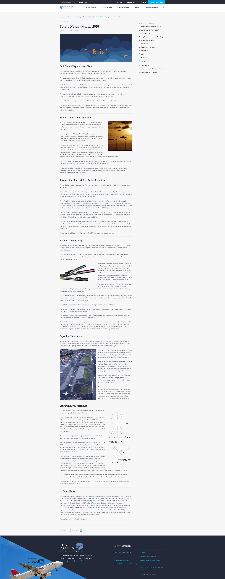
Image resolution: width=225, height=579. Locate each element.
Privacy (142, 570)
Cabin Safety (143, 57)
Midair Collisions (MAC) (146, 44)
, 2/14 (95, 501)
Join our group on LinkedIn (36, 561)
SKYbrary (81, 2)
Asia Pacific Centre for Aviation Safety (125, 564)
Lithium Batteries (145, 65)
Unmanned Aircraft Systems (148, 72)
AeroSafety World (79, 17)
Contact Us (119, 2)
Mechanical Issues (144, 33)
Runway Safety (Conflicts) (147, 47)
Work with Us (144, 567)
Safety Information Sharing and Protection (152, 69)
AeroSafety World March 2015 (95, 17)
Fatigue (141, 54)
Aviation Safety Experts (66, 17)
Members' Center (131, 2)
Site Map (160, 567)
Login (142, 2)
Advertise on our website (148, 556)
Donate (142, 553)
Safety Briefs (64, 21)
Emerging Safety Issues (146, 61)
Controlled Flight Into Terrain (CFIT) (150, 27)
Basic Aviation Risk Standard (122, 553)
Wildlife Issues (143, 50)
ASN (86, 2)
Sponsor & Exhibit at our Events (150, 560)
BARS (75, 2)
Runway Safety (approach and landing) (151, 37)
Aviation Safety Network (121, 560)
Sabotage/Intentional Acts (147, 40)
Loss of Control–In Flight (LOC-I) (149, 30)
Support (157, 2)
